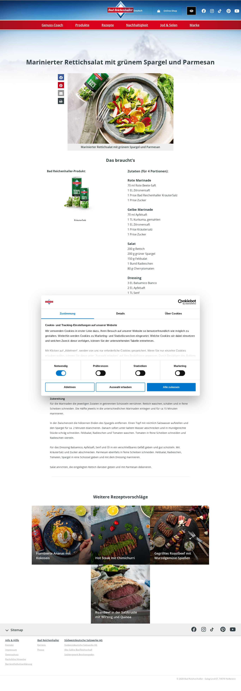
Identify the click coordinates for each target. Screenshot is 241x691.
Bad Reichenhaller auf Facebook (203, 12)
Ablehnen (70, 387)
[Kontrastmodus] (191, 11)
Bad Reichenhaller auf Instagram (212, 12)
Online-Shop (170, 10)
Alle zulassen (171, 387)
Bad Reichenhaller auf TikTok (220, 12)
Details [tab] (120, 313)
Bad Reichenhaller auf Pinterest (228, 12)
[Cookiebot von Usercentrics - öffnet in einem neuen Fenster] (180, 302)
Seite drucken (61, 101)
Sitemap (17, 630)
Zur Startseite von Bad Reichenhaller (121, 10)
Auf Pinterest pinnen (61, 85)
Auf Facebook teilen (61, 77)
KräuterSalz (80, 197)
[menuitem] (137, 11)
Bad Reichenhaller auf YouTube (236, 12)
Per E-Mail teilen (61, 93)
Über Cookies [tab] (173, 313)
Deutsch (138, 10)
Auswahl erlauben (120, 387)
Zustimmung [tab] (68, 313)
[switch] (101, 373)
